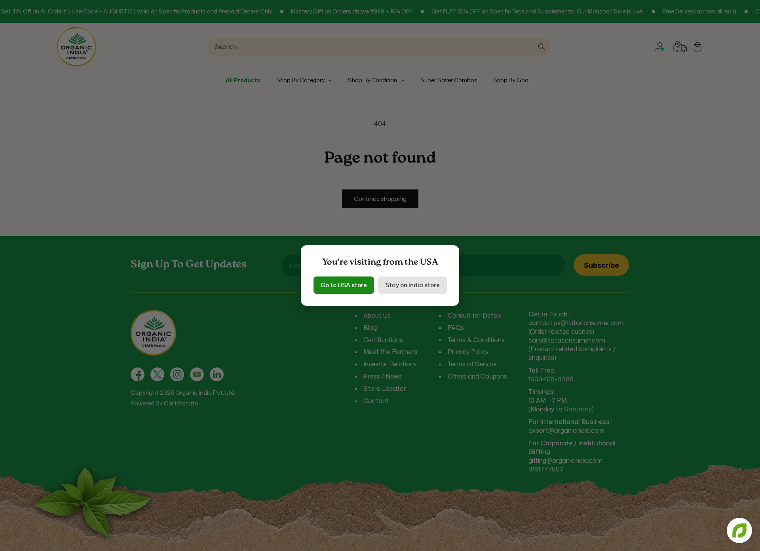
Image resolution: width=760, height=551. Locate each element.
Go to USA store (344, 285)
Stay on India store (412, 285)
